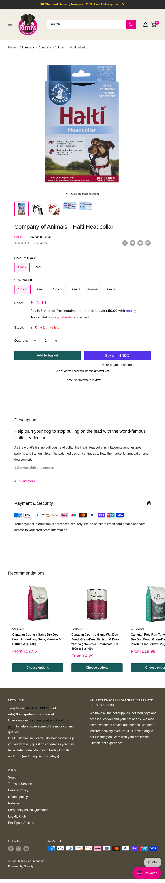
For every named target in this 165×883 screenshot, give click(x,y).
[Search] (131, 24)
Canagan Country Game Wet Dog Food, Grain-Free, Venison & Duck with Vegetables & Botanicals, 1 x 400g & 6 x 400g (95, 641)
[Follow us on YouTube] (26, 848)
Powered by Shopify (20, 866)
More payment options (117, 365)
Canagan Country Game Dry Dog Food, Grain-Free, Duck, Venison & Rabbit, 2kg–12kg (36, 639)
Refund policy (18, 797)
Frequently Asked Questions (28, 810)
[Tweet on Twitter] (140, 243)
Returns (13, 803)
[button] (82, 379)
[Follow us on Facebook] (11, 848)
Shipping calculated (60, 317)
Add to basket (47, 355)
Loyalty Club (17, 816)
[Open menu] (10, 24)
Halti (18, 237)
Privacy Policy (18, 790)
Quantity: (21, 340)
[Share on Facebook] (125, 243)
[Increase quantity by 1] (56, 340)
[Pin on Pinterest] (132, 243)
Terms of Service (20, 784)
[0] (153, 24)
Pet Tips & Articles (21, 823)
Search (13, 777)
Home (12, 47)
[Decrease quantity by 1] (35, 340)
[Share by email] (148, 243)
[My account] (145, 24)
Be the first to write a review (82, 380)
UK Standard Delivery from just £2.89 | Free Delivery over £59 (82, 4)
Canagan (18, 628)
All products (27, 47)
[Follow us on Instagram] (18, 848)
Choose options (38, 667)
